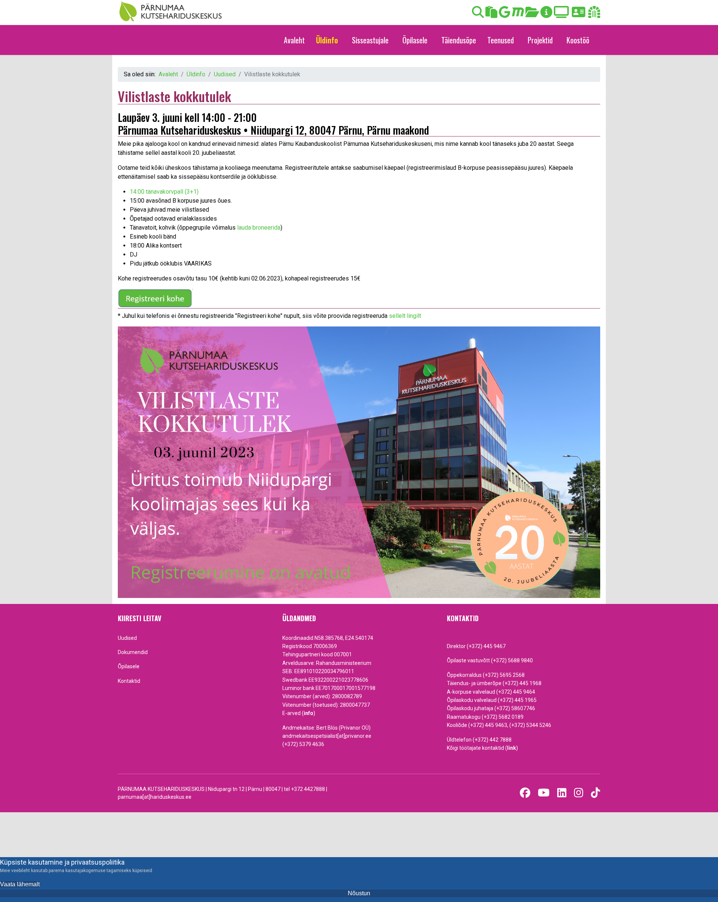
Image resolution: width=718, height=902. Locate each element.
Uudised (127, 638)
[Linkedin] (562, 793)
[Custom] (595, 793)
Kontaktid (129, 681)
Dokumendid (133, 652)
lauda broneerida (258, 227)
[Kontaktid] (578, 14)
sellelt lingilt (405, 315)
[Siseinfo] (594, 14)
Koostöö (578, 40)
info (308, 713)
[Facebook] (525, 793)
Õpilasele (414, 40)
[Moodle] (518, 14)
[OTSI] (478, 14)
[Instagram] (578, 793)
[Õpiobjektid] (532, 14)
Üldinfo (327, 40)
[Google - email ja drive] (504, 14)
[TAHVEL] (491, 14)
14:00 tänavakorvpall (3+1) (164, 191)
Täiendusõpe (458, 40)
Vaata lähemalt (20, 884)
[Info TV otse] (561, 14)
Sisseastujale (370, 40)
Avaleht (294, 40)
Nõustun (359, 893)
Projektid (540, 40)
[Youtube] (544, 793)
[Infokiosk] (546, 14)
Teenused (500, 40)
